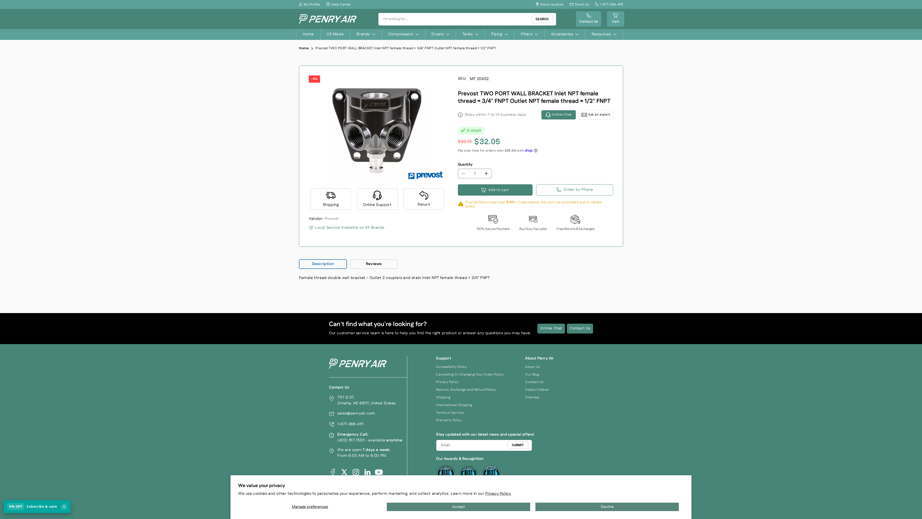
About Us (532, 367)
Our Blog (532, 374)
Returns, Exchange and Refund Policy (466, 389)
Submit (518, 445)
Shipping (443, 397)
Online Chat (551, 328)
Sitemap (532, 397)
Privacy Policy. (498, 493)
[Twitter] (344, 472)
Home (304, 48)
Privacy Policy (447, 382)
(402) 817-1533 (350, 440)
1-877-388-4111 (350, 424)
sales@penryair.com (356, 413)
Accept (458, 507)
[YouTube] (379, 472)
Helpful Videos (536, 389)
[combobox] (467, 19)
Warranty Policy (449, 420)
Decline (607, 507)
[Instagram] (356, 472)
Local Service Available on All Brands (349, 227)
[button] (615, 19)
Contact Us (580, 328)
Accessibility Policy (451, 367)
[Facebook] (333, 472)
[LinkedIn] (367, 472)
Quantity (465, 164)
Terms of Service (450, 412)
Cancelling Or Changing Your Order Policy (469, 374)
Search (541, 19)
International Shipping (454, 405)
